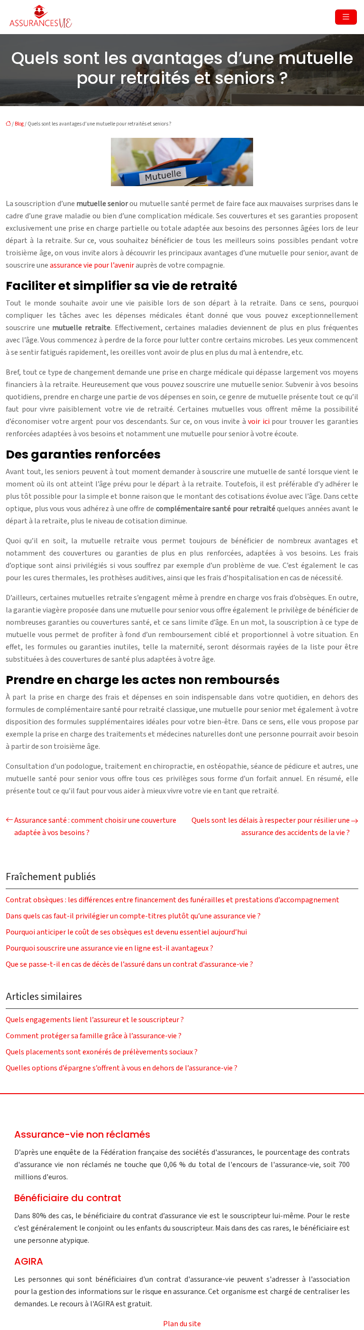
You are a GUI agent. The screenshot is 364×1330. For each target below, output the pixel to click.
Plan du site (182, 1324)
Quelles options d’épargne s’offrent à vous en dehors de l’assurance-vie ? (121, 1068)
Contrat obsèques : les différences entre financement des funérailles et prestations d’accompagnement (172, 900)
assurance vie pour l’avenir (92, 265)
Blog (19, 123)
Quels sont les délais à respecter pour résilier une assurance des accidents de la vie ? (270, 826)
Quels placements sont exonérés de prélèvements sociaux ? (102, 1052)
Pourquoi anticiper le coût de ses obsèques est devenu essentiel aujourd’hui (126, 932)
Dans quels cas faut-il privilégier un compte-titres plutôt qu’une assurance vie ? (133, 916)
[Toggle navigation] (346, 17)
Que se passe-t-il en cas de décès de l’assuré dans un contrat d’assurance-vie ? (129, 964)
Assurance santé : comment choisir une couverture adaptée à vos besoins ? (95, 826)
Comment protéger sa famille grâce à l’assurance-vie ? (94, 1036)
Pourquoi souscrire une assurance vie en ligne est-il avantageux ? (109, 948)
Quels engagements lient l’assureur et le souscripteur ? (95, 1020)
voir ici (259, 421)
